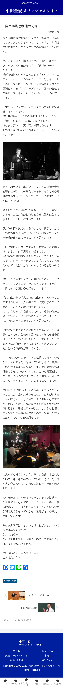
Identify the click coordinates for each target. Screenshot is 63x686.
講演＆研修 (11, 581)
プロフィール (46, 650)
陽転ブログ (46, 660)
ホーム (16, 650)
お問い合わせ (16, 660)
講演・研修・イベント (16, 655)
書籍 (46, 655)
